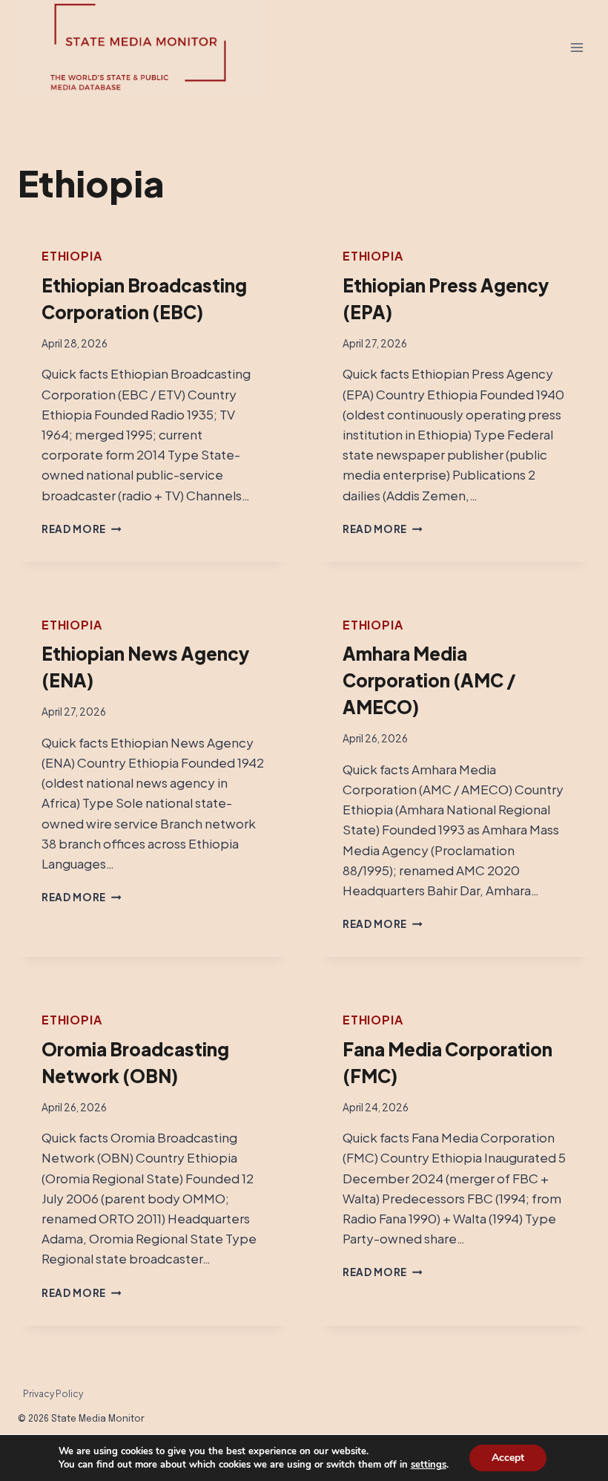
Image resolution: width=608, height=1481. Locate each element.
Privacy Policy (53, 1393)
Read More (82, 529)
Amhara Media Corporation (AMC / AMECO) (429, 680)
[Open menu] (576, 47)
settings (428, 1464)
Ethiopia (72, 256)
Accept (508, 1458)
